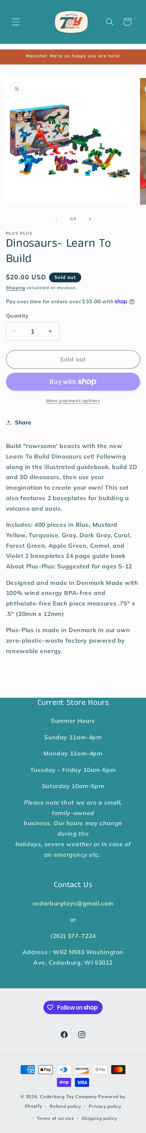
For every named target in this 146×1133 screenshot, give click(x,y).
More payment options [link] (73, 400)
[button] (15, 21)
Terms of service (55, 1118)
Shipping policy (99, 1118)
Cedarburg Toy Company (68, 1096)
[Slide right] (90, 219)
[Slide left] (56, 219)
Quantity (17, 315)
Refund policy (65, 1106)
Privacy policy (105, 1106)
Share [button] (23, 422)
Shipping (15, 287)
